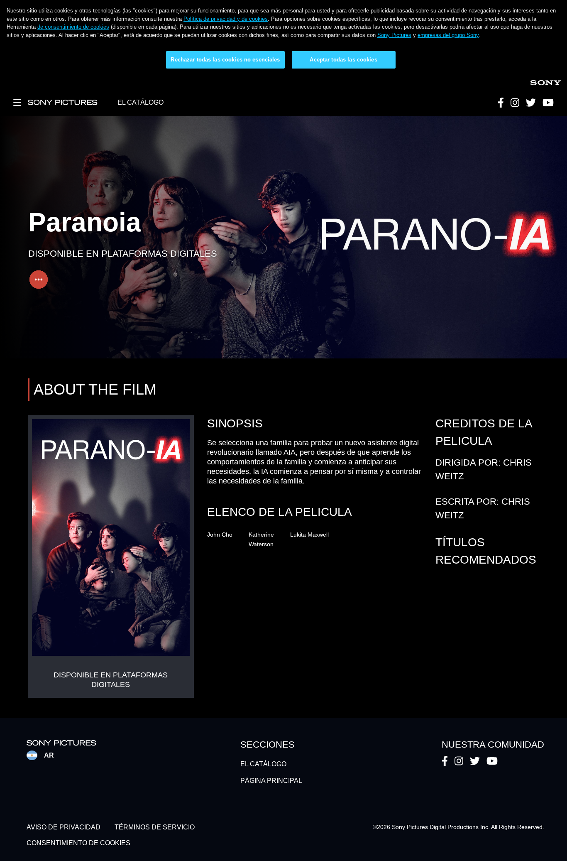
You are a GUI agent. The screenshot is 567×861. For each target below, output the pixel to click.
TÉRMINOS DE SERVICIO (155, 827)
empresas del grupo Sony (448, 35)
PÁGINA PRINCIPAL (271, 780)
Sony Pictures (394, 35)
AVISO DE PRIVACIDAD (63, 827)
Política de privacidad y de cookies (225, 19)
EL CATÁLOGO (140, 102)
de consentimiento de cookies (73, 27)
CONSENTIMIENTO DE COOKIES (78, 843)
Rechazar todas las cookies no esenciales (225, 59)
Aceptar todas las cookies (343, 59)
